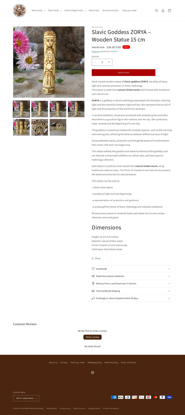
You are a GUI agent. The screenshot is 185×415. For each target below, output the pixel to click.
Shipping (95, 51)
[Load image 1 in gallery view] (21, 109)
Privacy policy (65, 408)
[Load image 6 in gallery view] (39, 127)
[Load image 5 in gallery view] (21, 127)
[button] (38, 10)
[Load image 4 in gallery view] (76, 109)
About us (53, 362)
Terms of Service (128, 362)
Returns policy (111, 362)
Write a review (92, 337)
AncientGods (24, 408)
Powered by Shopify (36, 408)
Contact (64, 362)
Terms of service (79, 408)
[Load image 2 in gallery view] (39, 109)
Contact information (111, 408)
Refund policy (52, 408)
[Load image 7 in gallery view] (58, 127)
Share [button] (97, 258)
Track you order (77, 362)
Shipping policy (95, 362)
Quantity (95, 56)
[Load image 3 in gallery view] (58, 109)
